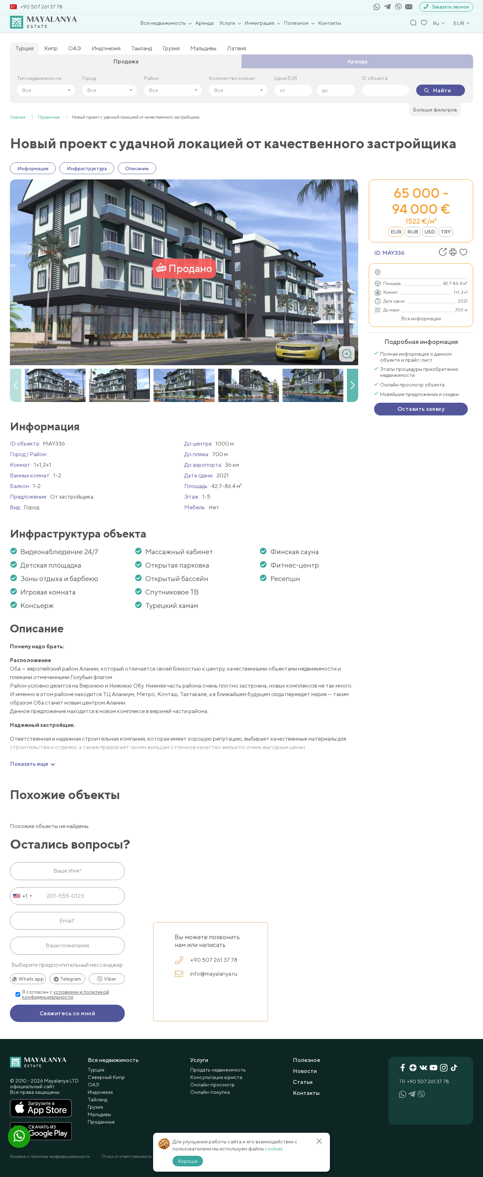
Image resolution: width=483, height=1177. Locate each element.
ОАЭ (74, 48)
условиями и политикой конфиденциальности (65, 994)
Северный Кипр (106, 1077)
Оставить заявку (420, 409)
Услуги (227, 23)
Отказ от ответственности (126, 1156)
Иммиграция (259, 23)
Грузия (171, 48)
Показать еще (29, 764)
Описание (137, 168)
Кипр (51, 48)
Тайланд (97, 1099)
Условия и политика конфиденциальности (50, 1156)
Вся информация (421, 318)
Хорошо (188, 1161)
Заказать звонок (450, 7)
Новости (305, 1071)
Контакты (329, 23)
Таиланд (141, 48)
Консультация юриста (216, 1077)
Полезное (296, 23)
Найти (442, 90)
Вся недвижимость (163, 23)
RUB (412, 232)
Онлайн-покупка (210, 1092)
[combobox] (22, 896)
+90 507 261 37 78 (42, 7)
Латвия (236, 48)
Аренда (204, 23)
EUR (396, 232)
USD (429, 232)
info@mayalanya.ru (213, 973)
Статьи (303, 1082)
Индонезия (106, 48)
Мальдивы (203, 48)
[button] (352, 385)
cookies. (274, 1149)
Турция (24, 48)
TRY (446, 232)
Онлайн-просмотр (212, 1084)
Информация (32, 168)
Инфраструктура (87, 168)
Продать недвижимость (218, 1070)
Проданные (101, 1122)
